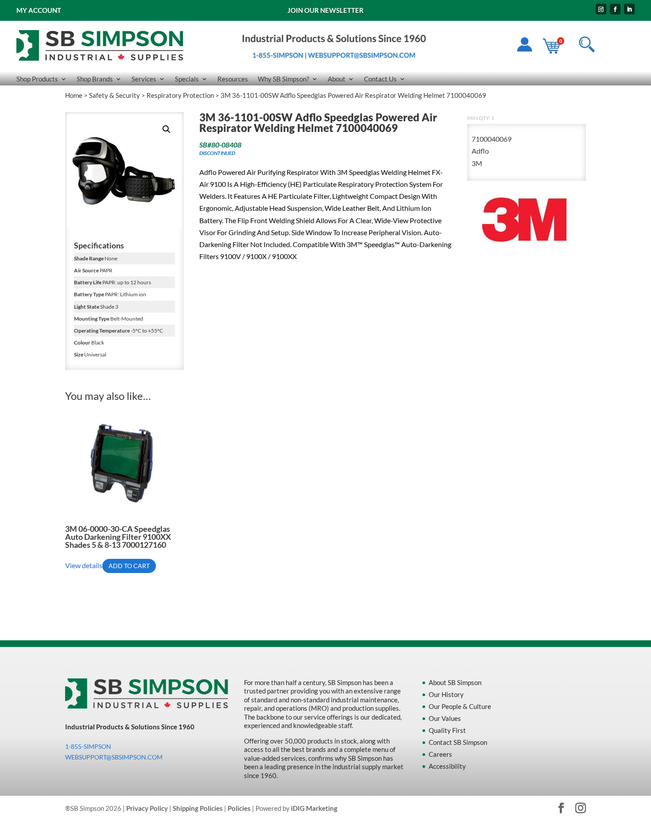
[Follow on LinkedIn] (629, 9)
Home (73, 95)
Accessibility (447, 766)
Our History (446, 694)
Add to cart (129, 565)
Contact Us (380, 79)
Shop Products (37, 79)
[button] (166, 129)
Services (144, 79)
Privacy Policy (147, 808)
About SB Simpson (455, 682)
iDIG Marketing (314, 808)
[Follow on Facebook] (615, 9)
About (336, 79)
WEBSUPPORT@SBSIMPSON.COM (114, 757)
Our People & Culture (460, 706)
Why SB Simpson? (283, 79)
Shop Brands (95, 79)
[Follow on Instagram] (601, 9)
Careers (440, 754)
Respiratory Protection (180, 95)
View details (83, 565)
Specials (187, 79)
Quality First (447, 730)
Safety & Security (114, 95)
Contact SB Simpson (458, 742)
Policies (239, 808)
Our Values (445, 718)
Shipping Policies (198, 808)
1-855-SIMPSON (88, 746)
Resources (232, 79)
